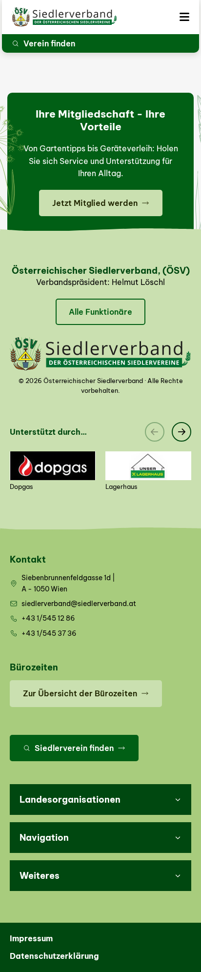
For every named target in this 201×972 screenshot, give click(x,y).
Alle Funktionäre (100, 312)
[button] (100, 799)
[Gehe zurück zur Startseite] (64, 17)
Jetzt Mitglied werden (95, 203)
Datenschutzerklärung (54, 956)
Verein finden (49, 43)
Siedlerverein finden (74, 748)
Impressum (31, 938)
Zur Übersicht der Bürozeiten (80, 693)
